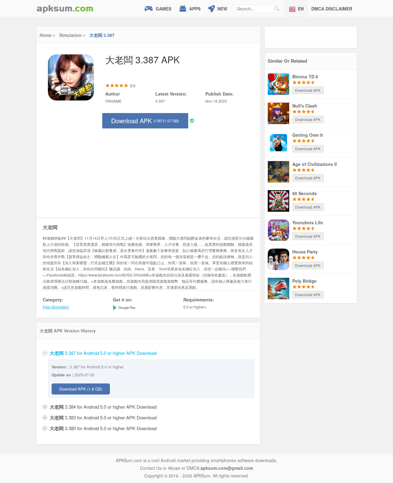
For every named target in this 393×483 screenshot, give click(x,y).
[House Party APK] (278, 259)
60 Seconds (304, 193)
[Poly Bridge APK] (278, 288)
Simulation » (72, 35)
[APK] (65, 8)
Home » (47, 35)
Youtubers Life (307, 222)
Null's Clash (304, 106)
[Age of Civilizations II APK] (278, 171)
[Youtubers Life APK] (278, 229)
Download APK (145, 120)
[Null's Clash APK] (278, 113)
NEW (222, 9)
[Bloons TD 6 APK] (278, 83)
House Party (305, 252)
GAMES (163, 9)
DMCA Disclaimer (331, 9)
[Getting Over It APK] (278, 142)
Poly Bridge (304, 281)
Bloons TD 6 (305, 76)
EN (301, 9)
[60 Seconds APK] (278, 200)
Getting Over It (307, 135)
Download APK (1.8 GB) (80, 389)
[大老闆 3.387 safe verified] (191, 120)
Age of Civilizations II (314, 164)
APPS (194, 9)
